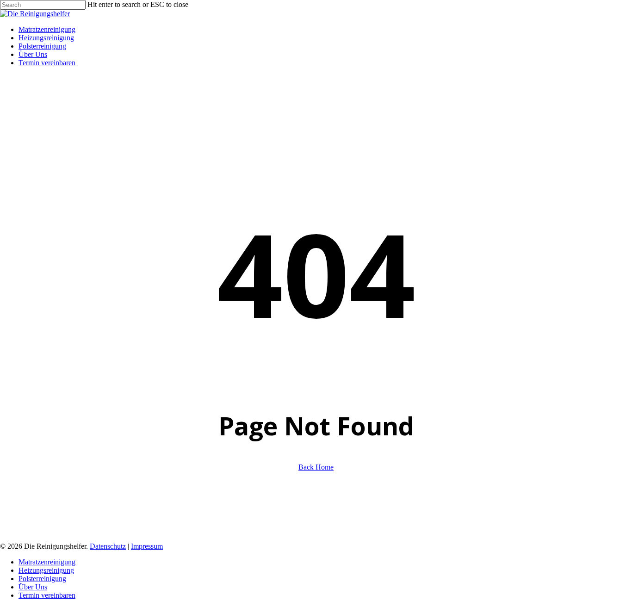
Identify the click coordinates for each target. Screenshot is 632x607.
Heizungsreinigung (46, 570)
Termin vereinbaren (47, 595)
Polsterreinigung (42, 578)
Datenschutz (108, 546)
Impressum (147, 546)
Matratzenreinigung (47, 562)
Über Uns (33, 587)
